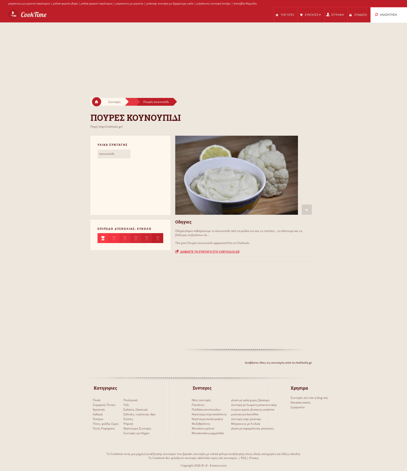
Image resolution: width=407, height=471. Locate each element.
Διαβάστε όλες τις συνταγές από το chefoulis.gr (278, 363)
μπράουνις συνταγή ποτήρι (213, 3)
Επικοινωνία (218, 465)
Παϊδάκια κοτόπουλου (206, 410)
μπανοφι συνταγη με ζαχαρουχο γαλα (169, 3)
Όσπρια (98, 419)
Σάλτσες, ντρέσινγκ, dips (139, 414)
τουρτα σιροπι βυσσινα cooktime (252, 410)
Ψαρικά (128, 424)
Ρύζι (126, 405)
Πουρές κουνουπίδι (156, 102)
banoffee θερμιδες (245, 3)
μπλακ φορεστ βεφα (65, 3)
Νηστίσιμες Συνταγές (137, 428)
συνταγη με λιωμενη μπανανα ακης (254, 405)
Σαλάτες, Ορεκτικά (135, 410)
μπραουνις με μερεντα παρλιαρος (29, 3)
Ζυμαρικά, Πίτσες (104, 405)
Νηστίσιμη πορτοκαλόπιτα (209, 414)
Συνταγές (114, 102)
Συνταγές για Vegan (136, 433)
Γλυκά (96, 400)
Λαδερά (97, 414)
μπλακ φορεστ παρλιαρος (97, 3)
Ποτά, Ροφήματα (103, 428)
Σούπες (128, 419)
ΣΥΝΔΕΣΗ (360, 15)
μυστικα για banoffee (245, 414)
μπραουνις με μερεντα (129, 3)
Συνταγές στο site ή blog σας (309, 398)
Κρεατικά (99, 410)
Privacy (254, 458)
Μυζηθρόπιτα (201, 424)
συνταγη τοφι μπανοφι (246, 419)
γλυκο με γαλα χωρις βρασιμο (250, 400)
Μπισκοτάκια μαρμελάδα (208, 433)
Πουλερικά (130, 400)
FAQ (243, 458)
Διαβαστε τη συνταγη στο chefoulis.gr (209, 252)
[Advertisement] (203, 56)
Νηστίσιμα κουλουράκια (207, 419)
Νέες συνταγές (201, 400)
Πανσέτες (198, 405)
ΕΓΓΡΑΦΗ (337, 15)
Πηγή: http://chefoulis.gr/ (106, 127)
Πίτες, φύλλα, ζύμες (106, 424)
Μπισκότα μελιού (203, 428)
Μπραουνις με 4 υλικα (245, 424)
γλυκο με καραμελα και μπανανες (252, 428)
